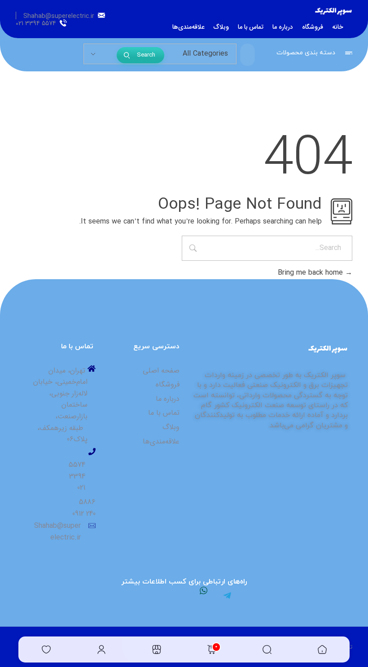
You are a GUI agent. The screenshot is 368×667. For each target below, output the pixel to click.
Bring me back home (311, 273)
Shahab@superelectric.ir (58, 16)
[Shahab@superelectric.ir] (101, 15)
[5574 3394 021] (63, 22)
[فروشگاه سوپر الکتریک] (333, 11)
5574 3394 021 (36, 23)
